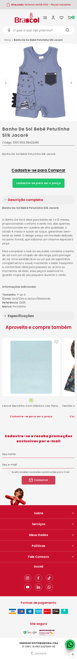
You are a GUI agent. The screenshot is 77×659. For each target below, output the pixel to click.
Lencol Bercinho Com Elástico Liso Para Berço (31, 406)
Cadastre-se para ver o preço (38, 183)
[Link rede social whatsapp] (49, 587)
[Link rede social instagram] (27, 578)
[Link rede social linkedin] (38, 587)
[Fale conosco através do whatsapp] (70, 644)
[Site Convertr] (38, 653)
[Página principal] (27, 17)
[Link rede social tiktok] (49, 578)
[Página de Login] (53, 18)
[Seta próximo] (71, 83)
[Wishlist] (61, 18)
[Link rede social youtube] (27, 587)
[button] (73, 655)
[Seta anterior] (6, 83)
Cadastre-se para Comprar (38, 170)
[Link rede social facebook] (38, 578)
